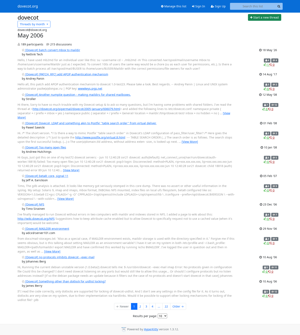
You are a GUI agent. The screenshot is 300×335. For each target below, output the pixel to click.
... (159, 306)
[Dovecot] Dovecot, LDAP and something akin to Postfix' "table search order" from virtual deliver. (90, 123)
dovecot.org (28, 6)
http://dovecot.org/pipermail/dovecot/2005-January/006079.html (76, 109)
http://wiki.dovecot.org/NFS (36, 219)
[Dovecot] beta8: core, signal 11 (46, 176)
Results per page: (145, 316)
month (33, 24)
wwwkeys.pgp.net (90, 88)
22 (166, 306)
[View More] (190, 142)
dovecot (28, 17)
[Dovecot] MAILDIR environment (46, 229)
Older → (178, 306)
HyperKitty (151, 329)
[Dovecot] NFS (34, 204)
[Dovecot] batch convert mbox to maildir (52, 50)
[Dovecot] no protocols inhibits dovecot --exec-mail (59, 257)
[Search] (279, 6)
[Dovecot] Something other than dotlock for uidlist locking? (65, 281)
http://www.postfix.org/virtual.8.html (100, 137)
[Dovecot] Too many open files (45, 147)
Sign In (199, 6)
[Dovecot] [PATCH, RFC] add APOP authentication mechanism (66, 74)
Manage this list (174, 6)
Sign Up (220, 6)
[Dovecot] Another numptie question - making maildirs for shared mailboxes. (77, 95)
